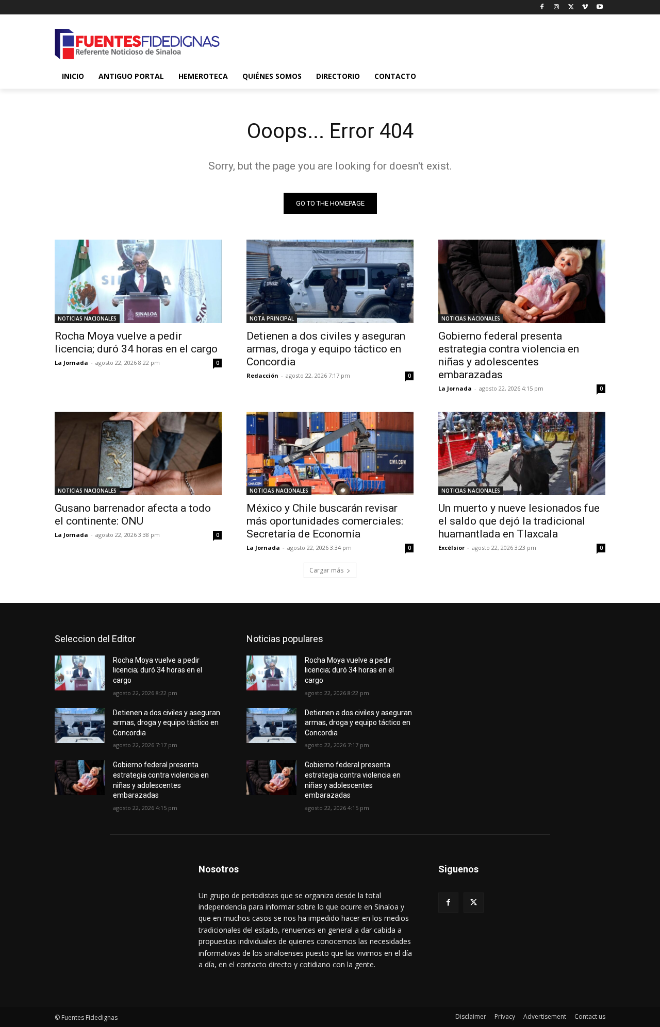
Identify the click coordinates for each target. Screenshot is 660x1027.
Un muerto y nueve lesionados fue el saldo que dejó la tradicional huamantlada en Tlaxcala (519, 521)
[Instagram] (557, 7)
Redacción (262, 375)
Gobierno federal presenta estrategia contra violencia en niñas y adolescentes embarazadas (508, 355)
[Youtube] (599, 7)
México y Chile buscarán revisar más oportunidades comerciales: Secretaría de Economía (324, 521)
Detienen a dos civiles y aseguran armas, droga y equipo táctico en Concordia (325, 349)
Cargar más (326, 570)
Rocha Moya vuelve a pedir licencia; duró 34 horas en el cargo (136, 342)
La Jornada (71, 362)
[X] (571, 7)
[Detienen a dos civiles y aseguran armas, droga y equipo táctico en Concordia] (330, 281)
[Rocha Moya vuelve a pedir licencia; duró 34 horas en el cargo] (138, 281)
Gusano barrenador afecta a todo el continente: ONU (133, 514)
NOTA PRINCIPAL (272, 318)
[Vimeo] (585, 7)
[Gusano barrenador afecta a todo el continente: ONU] (138, 453)
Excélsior (451, 547)
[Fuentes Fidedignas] (137, 44)
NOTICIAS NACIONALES (87, 318)
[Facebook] (542, 7)
